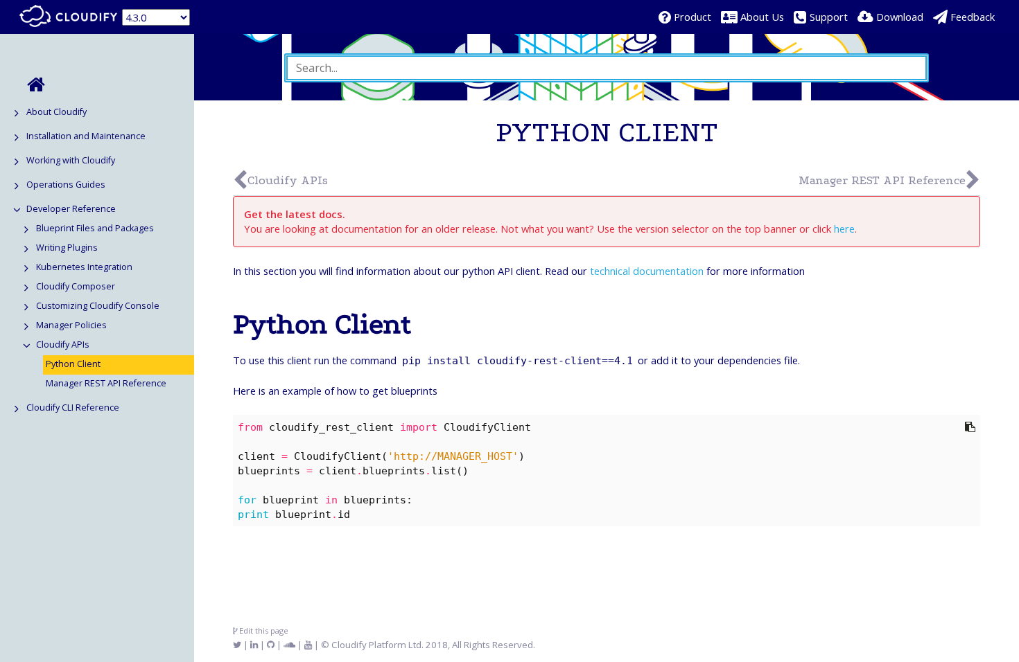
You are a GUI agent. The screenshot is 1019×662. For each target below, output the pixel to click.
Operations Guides (65, 184)
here (844, 228)
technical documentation (647, 271)
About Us (762, 17)
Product (692, 17)
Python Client (73, 364)
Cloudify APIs (62, 344)
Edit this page (262, 630)
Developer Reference (71, 209)
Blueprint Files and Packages (95, 228)
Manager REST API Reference (106, 383)
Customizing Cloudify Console (97, 306)
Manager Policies (71, 325)
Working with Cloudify (70, 160)
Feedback (972, 17)
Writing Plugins (67, 247)
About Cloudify (56, 112)
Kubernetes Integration (84, 267)
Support (829, 17)
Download (899, 17)
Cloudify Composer (75, 286)
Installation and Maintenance (86, 136)
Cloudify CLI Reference (72, 407)
